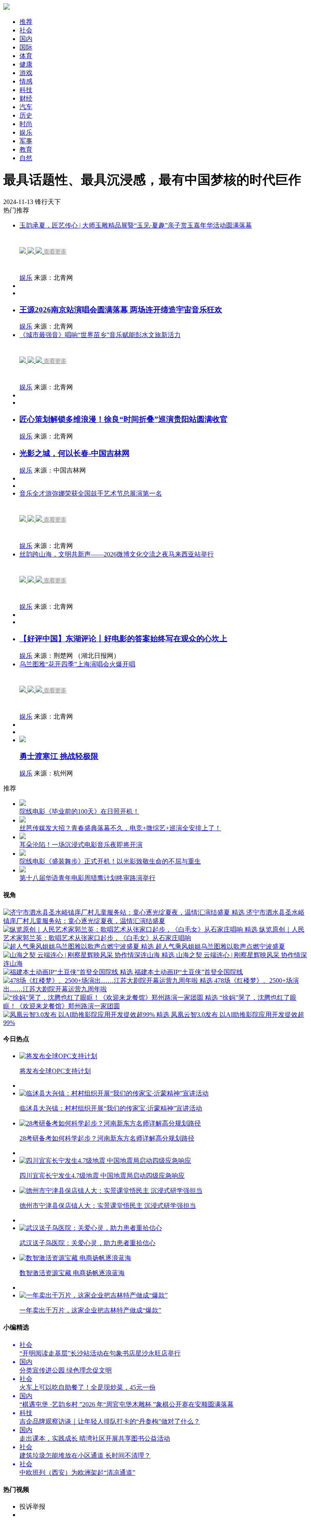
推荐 (25, 21)
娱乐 (25, 277)
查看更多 (55, 252)
